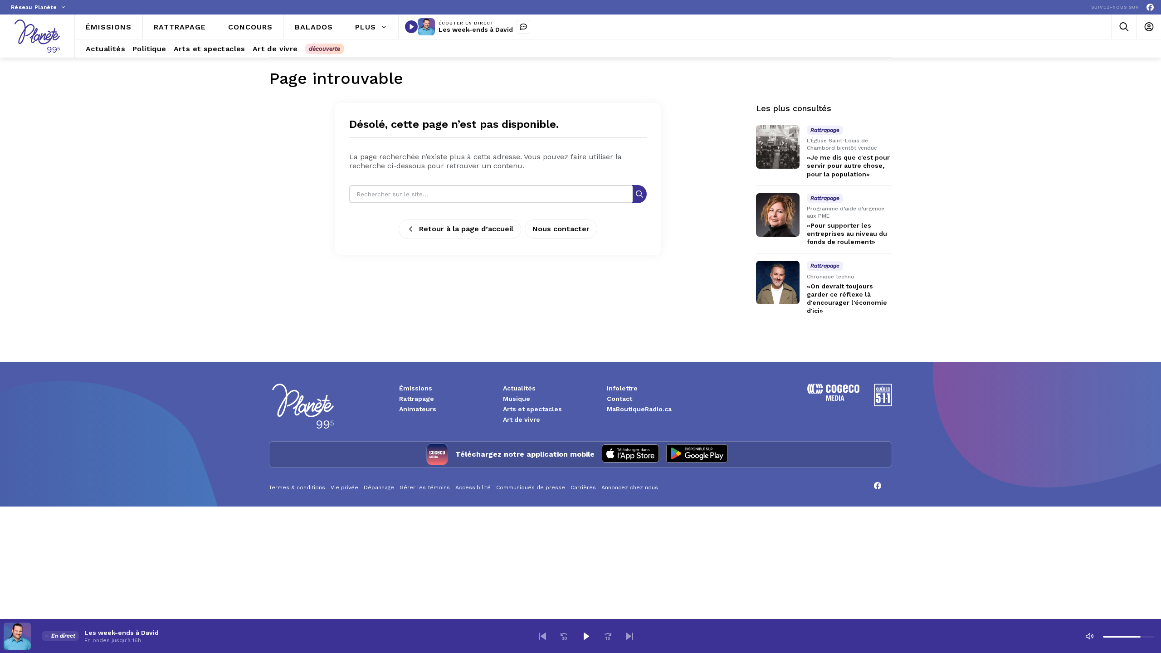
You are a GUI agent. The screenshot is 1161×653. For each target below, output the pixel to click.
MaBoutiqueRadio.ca (639, 409)
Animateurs (417, 409)
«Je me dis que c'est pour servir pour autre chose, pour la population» (848, 165)
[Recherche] (639, 194)
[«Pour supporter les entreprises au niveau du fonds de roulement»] (778, 215)
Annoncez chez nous (629, 487)
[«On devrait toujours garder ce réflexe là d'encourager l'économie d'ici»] (778, 282)
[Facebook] (1150, 7)
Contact (619, 398)
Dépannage (379, 487)
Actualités (519, 388)
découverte (324, 48)
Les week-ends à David (476, 29)
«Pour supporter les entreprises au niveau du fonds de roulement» (847, 233)
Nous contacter (561, 228)
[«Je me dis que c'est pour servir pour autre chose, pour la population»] (778, 147)
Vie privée (344, 487)
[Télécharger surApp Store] (630, 454)
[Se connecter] (1148, 27)
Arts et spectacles (532, 409)
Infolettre (622, 388)
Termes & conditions (297, 487)
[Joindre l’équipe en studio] (523, 27)
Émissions (415, 388)
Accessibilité (473, 487)
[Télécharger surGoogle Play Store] (696, 454)
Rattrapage (416, 398)
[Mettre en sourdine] (1089, 636)
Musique (516, 398)
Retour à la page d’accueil (466, 228)
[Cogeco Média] (833, 398)
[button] (542, 636)
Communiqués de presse (530, 487)
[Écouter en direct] (411, 26)
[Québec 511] (883, 404)
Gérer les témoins (425, 487)
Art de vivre (521, 419)
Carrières (583, 487)
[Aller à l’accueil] (37, 36)
